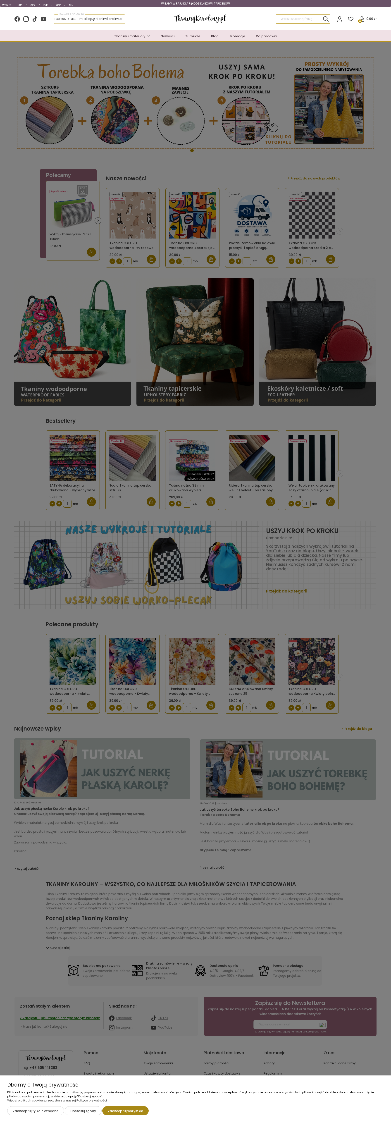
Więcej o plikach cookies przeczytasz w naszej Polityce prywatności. (57, 1100)
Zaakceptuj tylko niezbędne (35, 1111)
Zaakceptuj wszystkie (125, 1111)
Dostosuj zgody (83, 1111)
